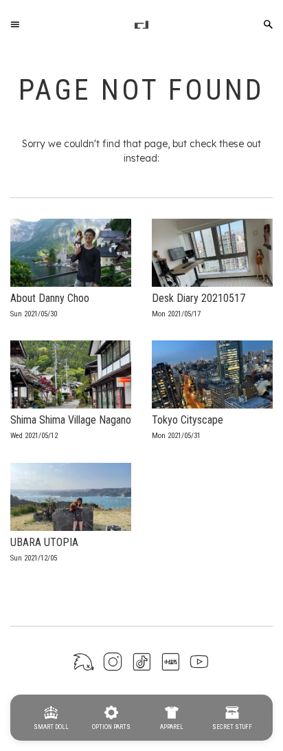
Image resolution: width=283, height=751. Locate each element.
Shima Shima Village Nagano (70, 419)
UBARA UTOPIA (44, 542)
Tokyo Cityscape (187, 419)
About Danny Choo (49, 298)
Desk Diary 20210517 (198, 298)
